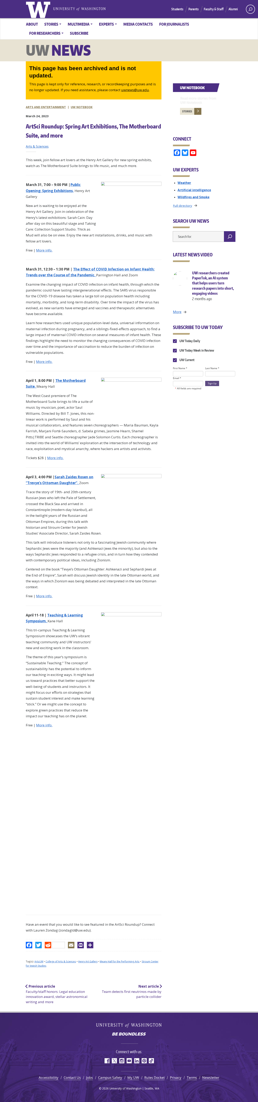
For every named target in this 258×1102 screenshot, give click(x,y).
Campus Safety (110, 1077)
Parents (193, 9)
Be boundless (129, 1034)
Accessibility (48, 1077)
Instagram (121, 1060)
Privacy (175, 1077)
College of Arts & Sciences (61, 961)
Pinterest (144, 1060)
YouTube (129, 1060)
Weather (184, 183)
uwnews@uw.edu (135, 90)
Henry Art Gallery (88, 961)
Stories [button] (51, 24)
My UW (133, 1077)
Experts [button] (106, 24)
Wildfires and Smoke (193, 197)
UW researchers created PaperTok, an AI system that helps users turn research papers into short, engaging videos (213, 286)
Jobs (89, 1077)
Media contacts (138, 24)
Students (177, 9)
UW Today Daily (189, 341)
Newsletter (210, 1077)
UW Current (186, 360)
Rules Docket (154, 1077)
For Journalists (174, 24)
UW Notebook (82, 107)
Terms (192, 1077)
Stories (187, 111)
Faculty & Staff (214, 9)
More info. (44, 250)
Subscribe (79, 33)
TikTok (151, 1060)
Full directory (182, 206)
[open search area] (250, 9)
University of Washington (39, 9)
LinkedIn (136, 1060)
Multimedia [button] (78, 24)
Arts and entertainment (46, 107)
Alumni (233, 9)
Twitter (114, 1060)
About (32, 24)
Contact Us (72, 1077)
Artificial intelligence (194, 190)
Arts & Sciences (37, 146)
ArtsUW (38, 961)
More (177, 311)
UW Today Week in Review (196, 350)
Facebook (106, 1060)
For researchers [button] (44, 33)
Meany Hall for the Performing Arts (119, 961)
